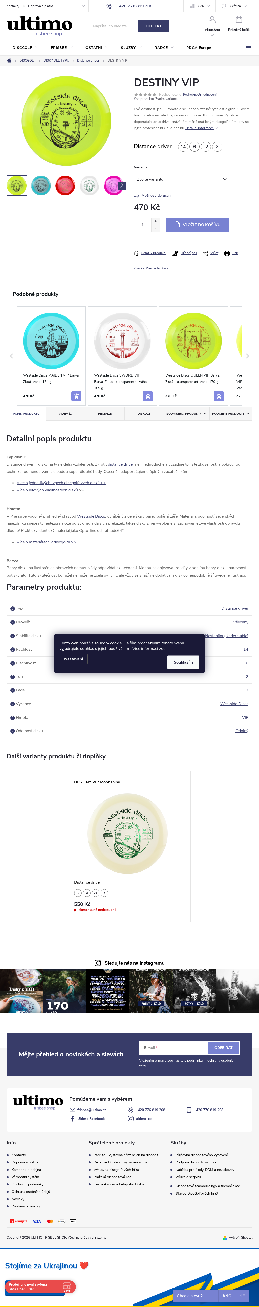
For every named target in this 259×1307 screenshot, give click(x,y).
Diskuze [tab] (144, 414)
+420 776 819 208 (150, 1109)
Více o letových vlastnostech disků (47, 490)
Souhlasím (183, 662)
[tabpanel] (129, 846)
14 (245, 649)
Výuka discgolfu (188, 1177)
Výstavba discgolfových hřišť (116, 1170)
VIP (245, 717)
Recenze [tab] (105, 414)
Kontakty (13, 6)
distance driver (121, 464)
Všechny (240, 622)
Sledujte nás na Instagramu (135, 963)
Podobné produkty (228, 414)
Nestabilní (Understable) (226, 636)
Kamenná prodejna (26, 1169)
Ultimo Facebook (91, 1118)
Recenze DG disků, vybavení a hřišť (121, 1162)
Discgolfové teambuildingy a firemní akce (208, 1186)
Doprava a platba (41, 6)
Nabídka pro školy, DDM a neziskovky (205, 1170)
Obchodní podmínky (28, 1184)
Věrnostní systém (25, 1177)
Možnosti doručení (156, 195)
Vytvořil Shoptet (240, 1237)
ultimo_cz (144, 1118)
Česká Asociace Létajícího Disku (119, 1184)
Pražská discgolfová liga (112, 1177)
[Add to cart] (76, 396)
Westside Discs (91, 516)
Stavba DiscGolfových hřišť (197, 1194)
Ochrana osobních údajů (31, 1191)
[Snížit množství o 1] (155, 228)
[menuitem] (26, 48)
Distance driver (234, 608)
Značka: (151, 268)
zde (162, 648)
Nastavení (73, 659)
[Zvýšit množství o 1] (155, 221)
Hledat (154, 26)
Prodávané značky (26, 1206)
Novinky (18, 1199)
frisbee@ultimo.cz (91, 1109)
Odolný (241, 731)
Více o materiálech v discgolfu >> (46, 542)
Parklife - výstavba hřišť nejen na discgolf (126, 1155)
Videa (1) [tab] (66, 414)
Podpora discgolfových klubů (198, 1162)
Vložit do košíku (202, 225)
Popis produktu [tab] (26, 414)
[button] (12, 356)
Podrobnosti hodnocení (200, 95)
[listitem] (51, 356)
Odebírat (223, 1047)
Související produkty (184, 414)
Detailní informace (199, 128)
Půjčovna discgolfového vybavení (202, 1155)
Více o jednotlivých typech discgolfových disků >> (61, 483)
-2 (246, 676)
